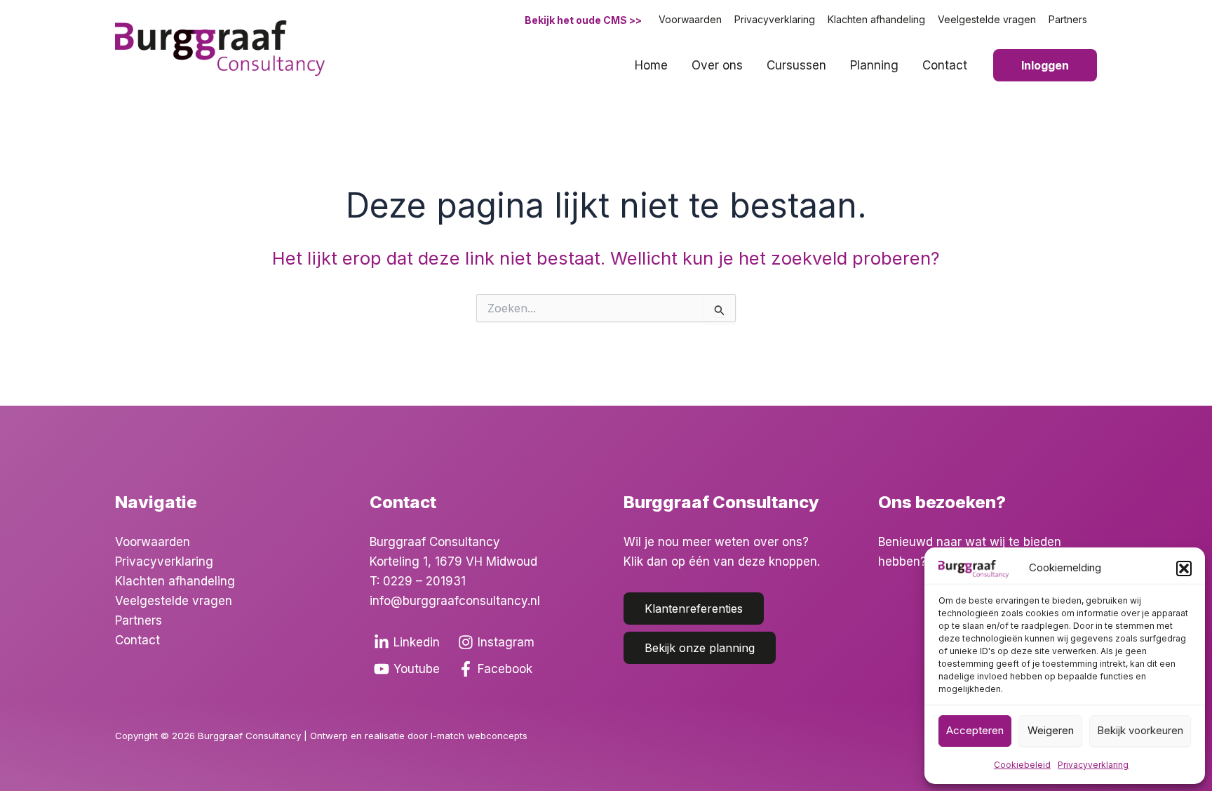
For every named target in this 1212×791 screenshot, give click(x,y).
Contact (944, 65)
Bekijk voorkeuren (1140, 730)
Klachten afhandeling (876, 19)
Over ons (717, 65)
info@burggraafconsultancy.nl (455, 601)
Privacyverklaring (1093, 764)
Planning (874, 65)
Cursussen (796, 65)
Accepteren (975, 730)
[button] (1184, 568)
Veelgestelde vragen (987, 19)
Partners (1068, 19)
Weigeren (1051, 730)
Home (651, 65)
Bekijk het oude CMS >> (583, 20)
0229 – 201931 (424, 581)
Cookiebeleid (1022, 764)
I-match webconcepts (480, 735)
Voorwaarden (690, 19)
